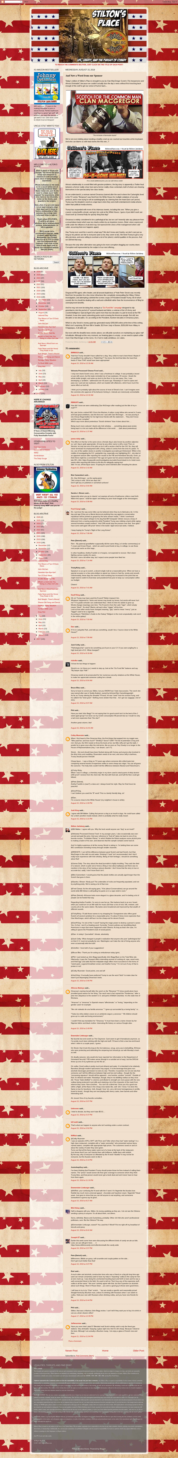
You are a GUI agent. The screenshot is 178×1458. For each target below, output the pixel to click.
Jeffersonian (76, 1323)
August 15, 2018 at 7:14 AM (81, 560)
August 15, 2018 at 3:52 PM (81, 1128)
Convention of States (42, 450)
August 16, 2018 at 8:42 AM (81, 1230)
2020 (39, 291)
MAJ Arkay (75, 1208)
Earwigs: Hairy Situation (47, 360)
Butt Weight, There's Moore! (49, 354)
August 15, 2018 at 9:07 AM (81, 703)
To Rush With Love (45, 363)
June (41, 374)
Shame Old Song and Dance (49, 357)
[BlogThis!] (104, 342)
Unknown (75, 1108)
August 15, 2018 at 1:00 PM (81, 803)
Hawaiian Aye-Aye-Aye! (47, 327)
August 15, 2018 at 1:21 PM (81, 819)
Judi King (75, 810)
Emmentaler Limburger (80, 1188)
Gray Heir (41, 366)
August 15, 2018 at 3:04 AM (81, 486)
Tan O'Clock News (45, 330)
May (40, 377)
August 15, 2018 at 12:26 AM (82, 363)
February (42, 386)
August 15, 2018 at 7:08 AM (81, 533)
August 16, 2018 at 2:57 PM (81, 1248)
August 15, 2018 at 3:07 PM (81, 1101)
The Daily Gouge (40, 458)
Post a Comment (75, 1341)
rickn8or (74, 660)
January (42, 389)
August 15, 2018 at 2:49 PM (81, 1028)
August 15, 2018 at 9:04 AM (81, 680)
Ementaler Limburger (79, 1036)
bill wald (74, 1122)
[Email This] (102, 342)
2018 (39, 297)
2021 (39, 287)
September (43, 309)
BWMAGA (75, 353)
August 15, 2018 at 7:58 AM (81, 637)
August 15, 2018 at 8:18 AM (81, 653)
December (43, 300)
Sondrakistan (39, 456)
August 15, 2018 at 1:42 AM (81, 468)
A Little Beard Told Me (46, 333)
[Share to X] (107, 342)
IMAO (36, 453)
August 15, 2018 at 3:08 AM (81, 501)
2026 (39, 272)
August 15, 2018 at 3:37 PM (81, 1115)
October (42, 306)
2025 (39, 275)
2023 (39, 281)
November (43, 303)
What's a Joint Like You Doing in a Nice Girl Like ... (48, 338)
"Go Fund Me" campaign (112, 308)
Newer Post (71, 1350)
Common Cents (40, 447)
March (41, 383)
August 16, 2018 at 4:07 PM (81, 1264)
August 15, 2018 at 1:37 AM (81, 431)
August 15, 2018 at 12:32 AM (82, 395)
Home (105, 1350)
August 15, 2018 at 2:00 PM (81, 981)
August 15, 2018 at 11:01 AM (82, 728)
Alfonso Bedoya (77, 988)
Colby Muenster (77, 735)
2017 (39, 393)
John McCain (43, 324)
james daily (75, 439)
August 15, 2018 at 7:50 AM (81, 619)
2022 (39, 284)
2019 (39, 294)
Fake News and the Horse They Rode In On (48, 349)
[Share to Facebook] (109, 342)
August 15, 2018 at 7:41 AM (81, 588)
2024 (39, 278)
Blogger (103, 1449)
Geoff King (75, 595)
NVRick (74, 1136)
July (40, 370)
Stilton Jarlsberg (78, 826)
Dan (72, 627)
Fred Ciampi (76, 509)
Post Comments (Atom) (85, 1356)
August (41, 313)
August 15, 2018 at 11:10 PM (82, 1180)
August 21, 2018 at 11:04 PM (82, 1336)
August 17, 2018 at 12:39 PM (82, 1316)
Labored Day (43, 315)
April (40, 380)
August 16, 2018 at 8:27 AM (81, 1201)
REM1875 (75, 402)
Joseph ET (75, 1237)
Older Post (138, 1350)
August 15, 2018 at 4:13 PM (81, 1160)
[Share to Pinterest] (111, 342)
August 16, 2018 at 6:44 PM (81, 1300)
